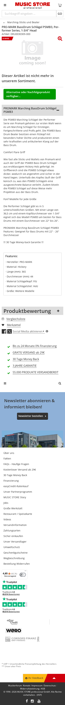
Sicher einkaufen (13, 536)
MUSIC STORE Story (14, 497)
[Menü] (25, 572)
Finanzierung (11, 480)
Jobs (5, 502)
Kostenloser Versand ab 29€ (19, 469)
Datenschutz (50, 685)
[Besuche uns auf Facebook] (26, 701)
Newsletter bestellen (30, 416)
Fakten (7, 458)
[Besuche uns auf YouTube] (39, 701)
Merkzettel (14, 325)
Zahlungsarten (11, 530)
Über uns (8, 453)
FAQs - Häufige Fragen (16, 464)
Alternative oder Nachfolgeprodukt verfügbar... (28, 94)
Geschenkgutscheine (15, 552)
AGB (43, 688)
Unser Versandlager (15, 541)
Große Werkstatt (12, 508)
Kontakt (26, 685)
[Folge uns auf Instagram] (32, 701)
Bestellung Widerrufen (16, 563)
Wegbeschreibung (14, 558)
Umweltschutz (11, 547)
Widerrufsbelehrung (30, 688)
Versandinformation (15, 525)
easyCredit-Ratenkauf (15, 486)
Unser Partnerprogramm (17, 491)
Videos (7, 519)
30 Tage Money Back (15, 475)
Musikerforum (15, 685)
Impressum (37, 685)
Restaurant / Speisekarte (17, 514)
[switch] (23, 575)
